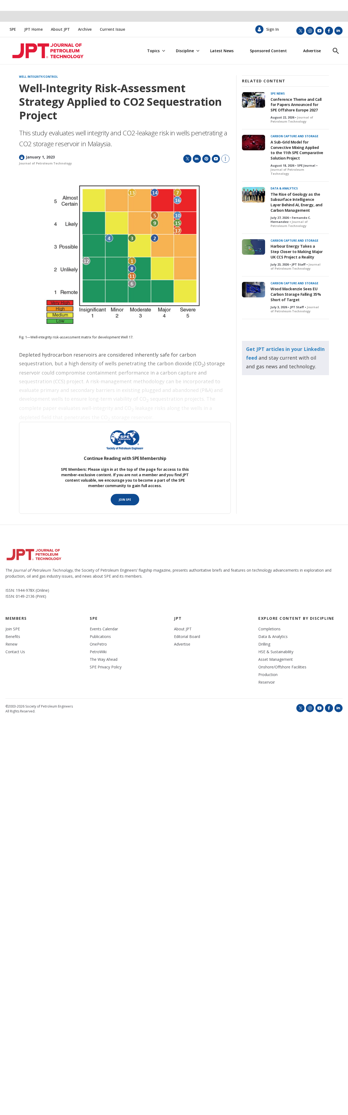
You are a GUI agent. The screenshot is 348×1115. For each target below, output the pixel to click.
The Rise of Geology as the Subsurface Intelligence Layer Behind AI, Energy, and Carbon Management (296, 202)
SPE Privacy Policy (106, 667)
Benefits (12, 636)
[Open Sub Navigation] (163, 51)
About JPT (60, 29)
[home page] (41, 50)
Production (268, 674)
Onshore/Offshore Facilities (282, 667)
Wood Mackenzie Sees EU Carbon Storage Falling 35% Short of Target (296, 294)
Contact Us (15, 651)
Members (16, 618)
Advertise (312, 51)
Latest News (222, 51)
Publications (100, 636)
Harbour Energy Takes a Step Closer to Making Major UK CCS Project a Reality (297, 252)
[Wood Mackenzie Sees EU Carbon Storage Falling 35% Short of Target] (253, 289)
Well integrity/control (38, 77)
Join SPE (125, 500)
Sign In (272, 29)
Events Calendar (104, 629)
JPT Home (33, 29)
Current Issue (112, 29)
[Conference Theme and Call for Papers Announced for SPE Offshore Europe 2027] (253, 100)
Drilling (264, 644)
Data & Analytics (284, 188)
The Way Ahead (103, 659)
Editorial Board (187, 636)
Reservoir (266, 682)
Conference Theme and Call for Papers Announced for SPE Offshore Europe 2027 (296, 105)
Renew (11, 644)
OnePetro (98, 644)
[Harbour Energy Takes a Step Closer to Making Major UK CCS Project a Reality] (253, 247)
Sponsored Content (268, 51)
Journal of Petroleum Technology (45, 163)
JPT (178, 618)
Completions (269, 629)
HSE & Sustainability (275, 651)
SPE (13, 29)
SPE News (278, 93)
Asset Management (275, 659)
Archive (85, 29)
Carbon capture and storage (294, 136)
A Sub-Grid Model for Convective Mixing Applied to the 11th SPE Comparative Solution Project (297, 150)
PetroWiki (98, 651)
